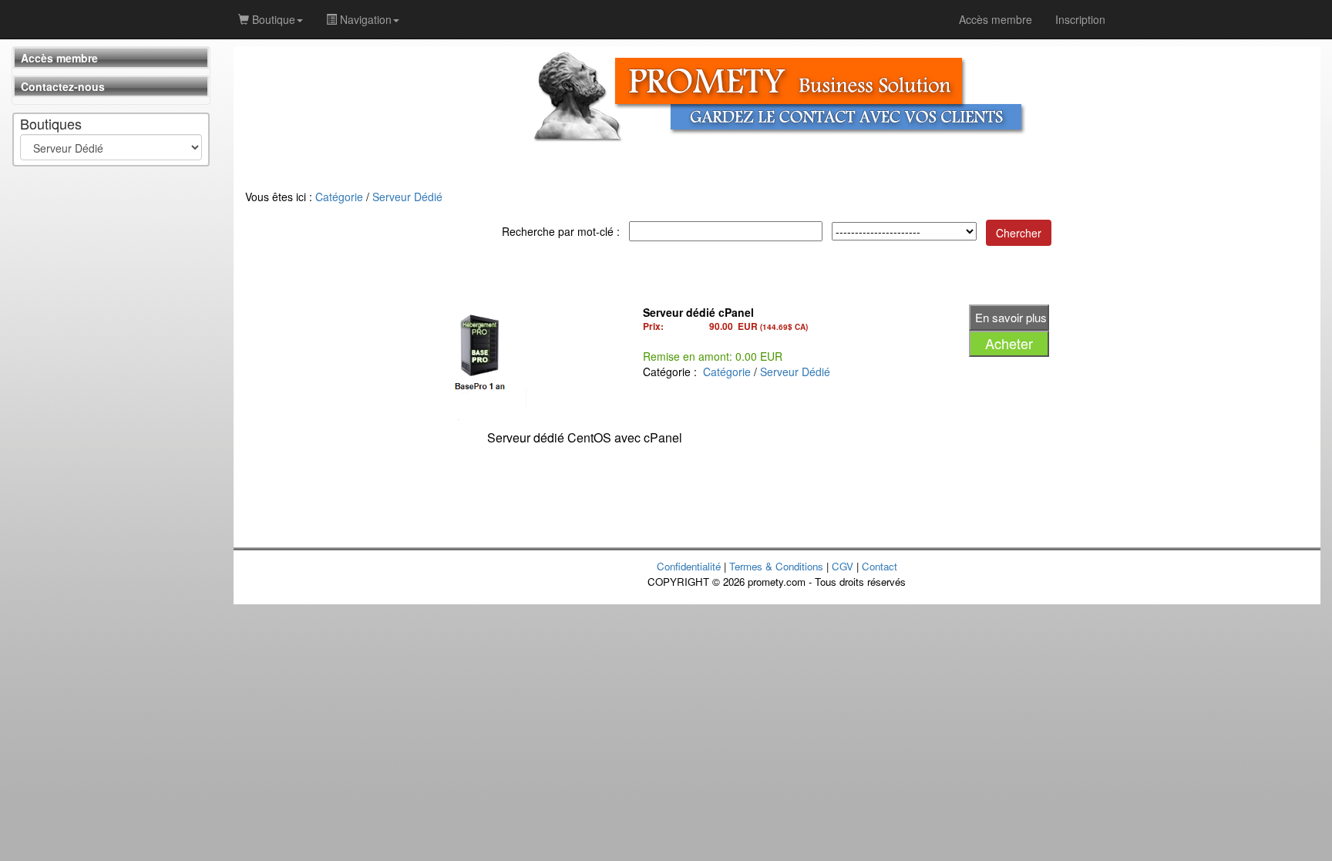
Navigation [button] (364, 19)
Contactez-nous (63, 86)
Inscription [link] (1080, 19)
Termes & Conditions (776, 566)
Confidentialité (689, 566)
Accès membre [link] (995, 19)
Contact (879, 566)
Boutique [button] (272, 19)
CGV (842, 566)
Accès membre (59, 58)
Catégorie (339, 196)
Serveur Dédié (407, 196)
